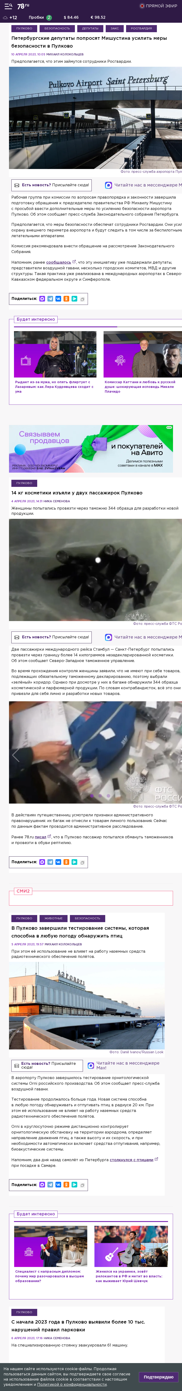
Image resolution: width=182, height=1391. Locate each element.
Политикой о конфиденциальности (72, 1385)
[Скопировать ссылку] (82, 299)
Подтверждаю (158, 1377)
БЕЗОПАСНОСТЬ (57, 28)
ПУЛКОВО (24, 28)
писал (40, 837)
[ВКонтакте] (58, 299)
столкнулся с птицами (131, 1160)
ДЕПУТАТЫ (90, 28)
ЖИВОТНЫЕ (54, 918)
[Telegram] (50, 299)
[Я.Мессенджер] (74, 299)
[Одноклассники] (66, 299)
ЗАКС (115, 28)
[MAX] (42, 299)
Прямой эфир (161, 6)
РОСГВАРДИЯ (141, 28)
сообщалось (58, 262)
